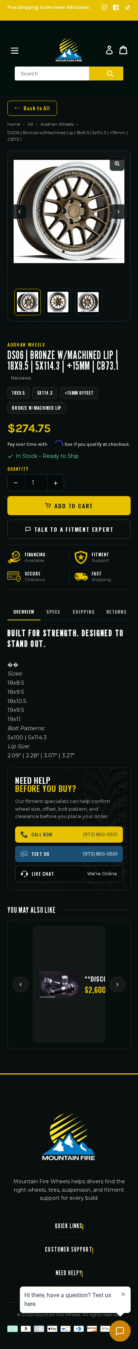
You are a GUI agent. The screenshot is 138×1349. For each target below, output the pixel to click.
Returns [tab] (116, 612)
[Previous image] (19, 211)
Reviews (21, 378)
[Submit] (110, 73)
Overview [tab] (24, 612)
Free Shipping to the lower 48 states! (48, 7)
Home (13, 124)
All (30, 124)
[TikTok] (128, 7)
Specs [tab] (53, 612)
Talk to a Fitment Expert (73, 529)
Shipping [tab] (83, 612)
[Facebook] (116, 7)
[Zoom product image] (117, 163)
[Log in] (109, 50)
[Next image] (118, 211)
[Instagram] (104, 7)
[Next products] (117, 984)
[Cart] (123, 50)
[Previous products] (20, 984)
